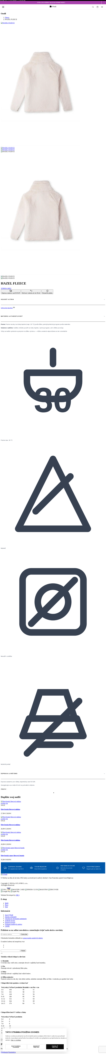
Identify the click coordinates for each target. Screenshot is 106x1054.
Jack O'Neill (9, 915)
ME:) (17, 895)
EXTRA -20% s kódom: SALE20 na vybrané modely (51, 2)
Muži (6, 903)
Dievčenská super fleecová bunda (12, 855)
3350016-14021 (6, 288)
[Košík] (97, 7)
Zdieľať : (4, 789)
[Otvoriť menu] (3, 7)
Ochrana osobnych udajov (13, 924)
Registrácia (12, 1052)
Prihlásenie (4, 1052)
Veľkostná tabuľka (7, 308)
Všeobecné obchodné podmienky (16, 919)
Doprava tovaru (10, 922)
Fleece (7, 17)
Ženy (6, 905)
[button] (103, 2)
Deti (6, 907)
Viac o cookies (16, 1040)
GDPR (7, 926)
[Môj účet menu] (102, 7)
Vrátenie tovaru (10, 920)
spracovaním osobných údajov (33, 938)
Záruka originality (11, 917)
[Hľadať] (93, 7)
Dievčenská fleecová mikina (10, 809)
